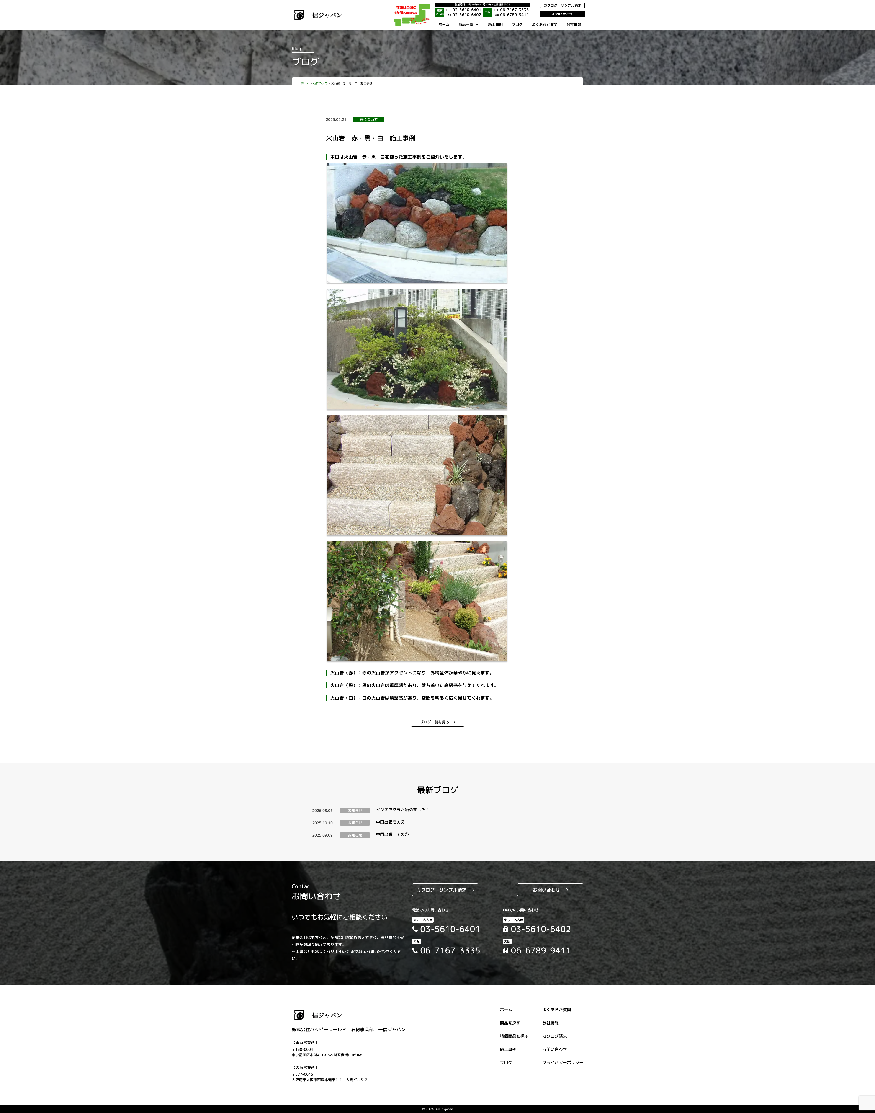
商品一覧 (465, 24)
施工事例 (495, 24)
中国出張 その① (392, 834)
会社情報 (573, 24)
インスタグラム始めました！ (402, 810)
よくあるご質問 (544, 24)
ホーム (443, 24)
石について (320, 83)
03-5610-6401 (463, 9)
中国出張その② (390, 822)
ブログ (517, 24)
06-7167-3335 (511, 9)
